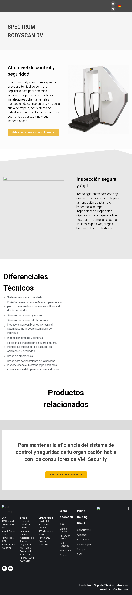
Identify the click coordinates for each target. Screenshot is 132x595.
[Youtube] (113, 3)
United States (63, 530)
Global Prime (84, 530)
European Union (65, 537)
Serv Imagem (84, 544)
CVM (79, 554)
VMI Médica (83, 539)
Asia (62, 524)
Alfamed (82, 534)
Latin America (64, 544)
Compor (81, 549)
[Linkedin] (113, 8)
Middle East (66, 550)
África (63, 555)
